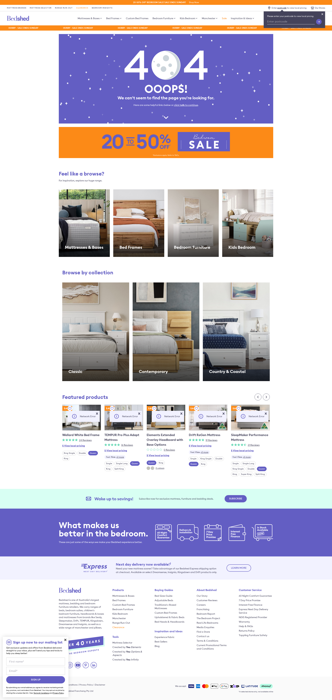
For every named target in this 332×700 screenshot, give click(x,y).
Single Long (122, 463)
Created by (126, 647)
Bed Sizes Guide (163, 595)
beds (61, 610)
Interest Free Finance (250, 604)
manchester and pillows (88, 627)
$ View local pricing (73, 445)
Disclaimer (100, 684)
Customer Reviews (207, 600)
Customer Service (250, 590)
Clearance (82, 8)
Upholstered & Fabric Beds (169, 617)
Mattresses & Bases (89, 18)
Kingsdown (96, 620)
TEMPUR (84, 620)
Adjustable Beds (164, 600)
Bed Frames (112, 18)
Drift (76, 620)
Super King (246, 474)
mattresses (70, 617)
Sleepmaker (65, 620)
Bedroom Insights (102, 8)
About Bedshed (207, 590)
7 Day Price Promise (249, 600)
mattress (64, 603)
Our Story (202, 595)
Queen (93, 453)
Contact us (203, 636)
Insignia (82, 624)
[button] (97, 414)
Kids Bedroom (187, 18)
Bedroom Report (206, 613)
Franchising (203, 609)
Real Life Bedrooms (207, 622)
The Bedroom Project (208, 618)
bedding (75, 603)
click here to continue (186, 105)
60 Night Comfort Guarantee (255, 595)
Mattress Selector (41, 8)
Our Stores (320, 8)
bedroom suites (74, 610)
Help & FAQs (246, 626)
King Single (69, 453)
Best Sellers (161, 641)
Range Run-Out (64, 8)
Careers (201, 604)
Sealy (98, 617)
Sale (224, 18)
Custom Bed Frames (137, 18)
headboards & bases (92, 613)
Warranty (244, 621)
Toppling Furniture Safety (253, 635)
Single (109, 463)
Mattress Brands (16, 8)
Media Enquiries (205, 627)
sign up (35, 680)
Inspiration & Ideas (241, 18)
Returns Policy (247, 630)
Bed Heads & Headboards (169, 621)
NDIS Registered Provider (253, 617)
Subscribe (235, 499)
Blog (157, 646)
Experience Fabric (164, 637)
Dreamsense (66, 624)
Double (82, 453)
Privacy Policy (86, 684)
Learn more (239, 568)
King (66, 458)
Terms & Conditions (207, 640)
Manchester (208, 18)
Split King (119, 468)
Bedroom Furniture (163, 18)
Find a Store (203, 631)
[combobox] (115, 457)
